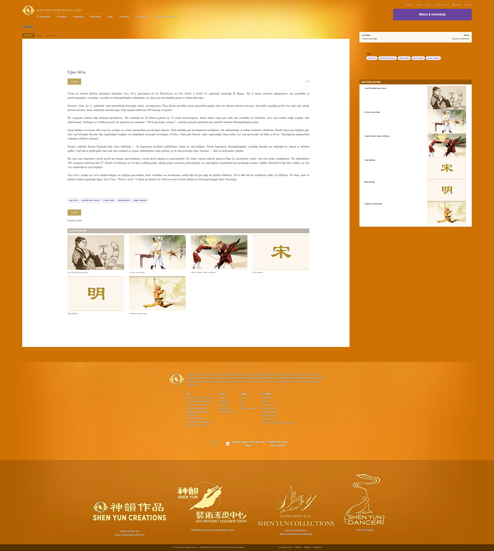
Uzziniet (428, 5)
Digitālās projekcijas (270, 412)
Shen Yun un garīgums (195, 418)
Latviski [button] (467, 5)
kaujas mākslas (140, 200)
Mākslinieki (95, 16)
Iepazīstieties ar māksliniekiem (199, 422)
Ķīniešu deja (267, 398)
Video (110, 16)
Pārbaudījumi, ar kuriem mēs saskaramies (198, 413)
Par (188, 394)
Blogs (243, 405)
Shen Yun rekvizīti (269, 415)
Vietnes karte (317, 547)
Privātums (307, 547)
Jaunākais (124, 16)
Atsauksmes (142, 16)
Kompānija (78, 16)
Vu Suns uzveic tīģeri (369, 39)
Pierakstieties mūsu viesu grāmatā (277, 443)
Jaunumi (244, 398)
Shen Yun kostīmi (269, 408)
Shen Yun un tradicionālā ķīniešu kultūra (278, 422)
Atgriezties (29, 35)
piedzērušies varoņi (90, 200)
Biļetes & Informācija (432, 14)
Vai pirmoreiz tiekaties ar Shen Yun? (201, 398)
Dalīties (74, 81)
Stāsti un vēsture (269, 419)
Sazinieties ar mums (442, 5)
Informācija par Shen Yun (197, 408)
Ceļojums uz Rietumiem (460, 39)
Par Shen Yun (224, 401)
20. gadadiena (43, 16)
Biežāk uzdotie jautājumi (166, 16)
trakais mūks (108, 200)
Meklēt (458, 5)
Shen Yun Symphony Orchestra (199, 401)
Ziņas (244, 394)
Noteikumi (298, 547)
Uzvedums (62, 16)
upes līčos (73, 200)
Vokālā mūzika (268, 405)
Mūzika (265, 401)
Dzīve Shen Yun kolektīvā (197, 405)
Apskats (419, 5)
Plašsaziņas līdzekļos (228, 412)
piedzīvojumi (123, 200)
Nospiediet (409, 5)
